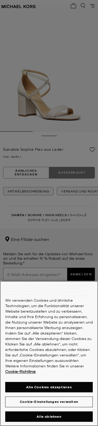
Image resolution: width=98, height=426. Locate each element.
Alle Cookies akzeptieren (49, 387)
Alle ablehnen (49, 416)
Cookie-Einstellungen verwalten (49, 401)
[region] (49, 353)
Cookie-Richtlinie (20, 371)
